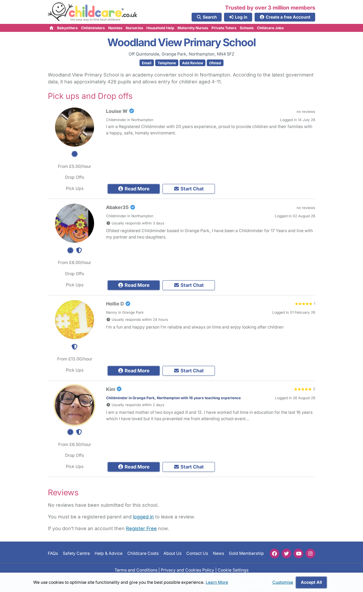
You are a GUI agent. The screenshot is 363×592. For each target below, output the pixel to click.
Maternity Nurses (193, 28)
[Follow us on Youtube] (298, 553)
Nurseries (134, 28)
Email (146, 63)
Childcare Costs (143, 553)
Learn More (217, 582)
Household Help (160, 28)
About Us (172, 553)
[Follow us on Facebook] (274, 553)
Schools (247, 28)
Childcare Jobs (270, 28)
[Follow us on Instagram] (310, 553)
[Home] (51, 28)
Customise (282, 582)
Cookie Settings (233, 570)
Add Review (192, 63)
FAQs (53, 553)
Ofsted (215, 63)
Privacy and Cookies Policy (187, 570)
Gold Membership (246, 553)
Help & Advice (109, 553)
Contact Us (197, 553)
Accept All (311, 582)
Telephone (167, 63)
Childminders (93, 28)
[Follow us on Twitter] (286, 553)
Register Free (141, 528)
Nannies (115, 28)
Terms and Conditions (136, 570)
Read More (137, 188)
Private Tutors (224, 28)
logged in (143, 516)
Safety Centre (76, 553)
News (218, 553)
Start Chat (191, 188)
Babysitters (67, 28)
